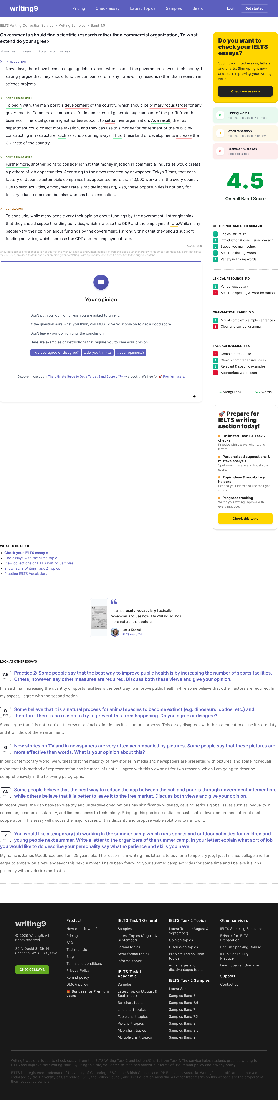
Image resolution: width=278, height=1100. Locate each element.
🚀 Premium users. (172, 376)
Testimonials (76, 949)
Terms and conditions (84, 963)
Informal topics (130, 961)
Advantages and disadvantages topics (186, 967)
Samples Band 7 (182, 1009)
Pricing (78, 8)
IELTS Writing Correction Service (26, 25)
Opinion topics (181, 940)
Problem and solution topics (186, 956)
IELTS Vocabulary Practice (234, 956)
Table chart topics (133, 1016)
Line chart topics (132, 1009)
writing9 (24, 8)
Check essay (108, 8)
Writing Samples (72, 25)
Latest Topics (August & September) (137, 937)
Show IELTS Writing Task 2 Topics (32, 568)
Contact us (229, 984)
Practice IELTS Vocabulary (25, 573)
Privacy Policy (78, 970)
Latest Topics (143, 8)
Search (199, 8)
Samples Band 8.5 (184, 1030)
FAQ (69, 942)
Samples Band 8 (182, 1023)
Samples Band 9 (182, 1037)
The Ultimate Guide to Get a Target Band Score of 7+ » (87, 376)
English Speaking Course (240, 947)
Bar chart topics (131, 1002)
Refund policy (77, 977)
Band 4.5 (98, 25)
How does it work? (82, 929)
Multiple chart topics (135, 1037)
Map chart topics (132, 1030)
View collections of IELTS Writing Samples (38, 563)
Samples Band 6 (182, 995)
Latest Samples (181, 988)
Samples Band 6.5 (183, 1002)
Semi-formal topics (133, 954)
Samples (174, 8)
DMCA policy (77, 984)
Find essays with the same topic (30, 558)
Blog (70, 956)
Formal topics (129, 947)
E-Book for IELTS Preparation (234, 937)
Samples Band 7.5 (183, 1016)
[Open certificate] (99, 617)
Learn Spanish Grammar (240, 965)
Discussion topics (183, 947)
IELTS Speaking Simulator (241, 929)
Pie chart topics (131, 1023)
